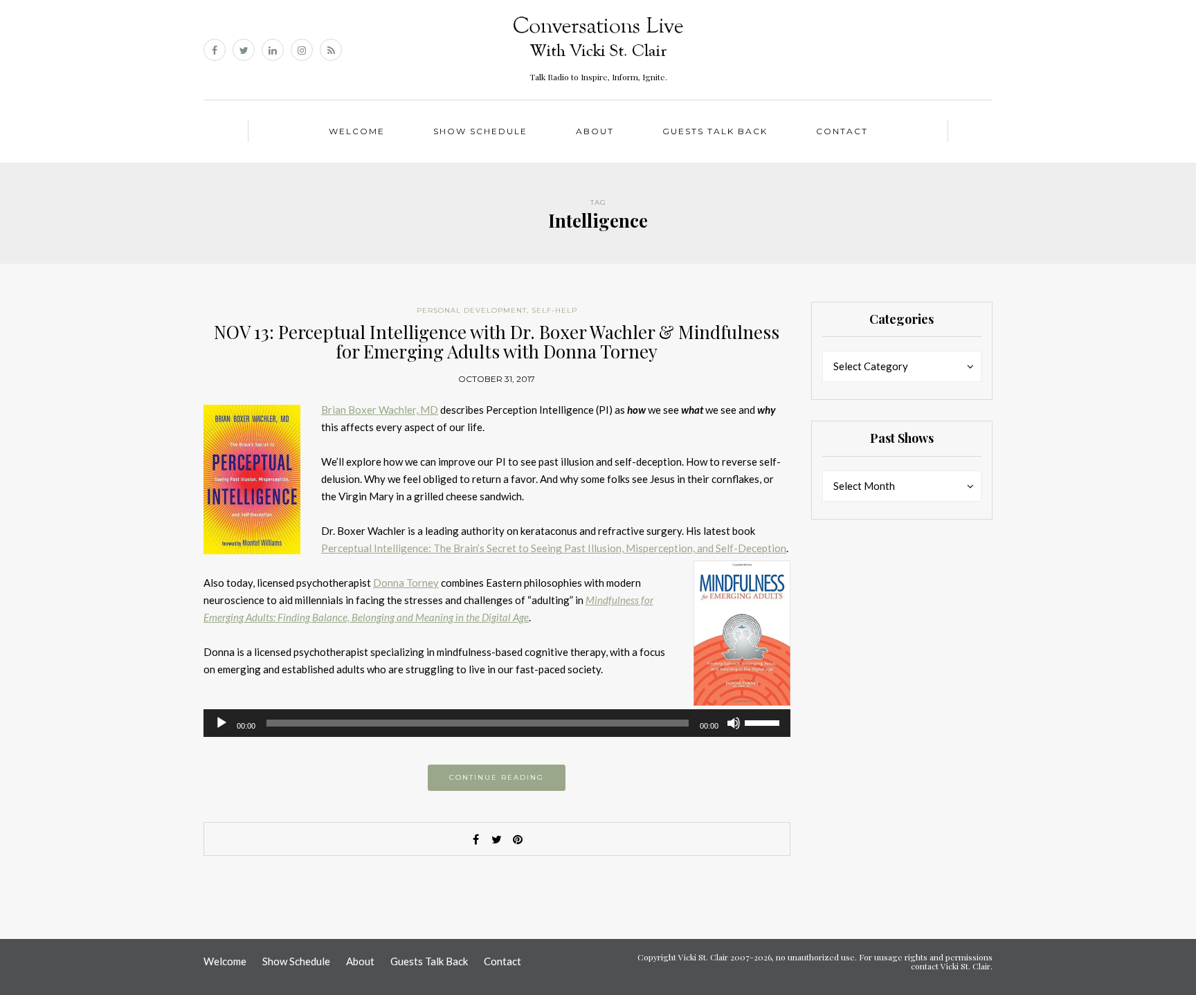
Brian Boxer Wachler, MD (379, 409)
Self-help (554, 310)
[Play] (221, 723)
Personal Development (472, 310)
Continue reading (496, 777)
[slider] (764, 721)
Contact (842, 131)
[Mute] (734, 723)
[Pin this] (517, 839)
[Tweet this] (496, 839)
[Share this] (476, 839)
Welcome (357, 131)
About (595, 131)
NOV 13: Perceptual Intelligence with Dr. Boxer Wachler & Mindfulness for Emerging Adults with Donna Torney (496, 342)
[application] (496, 723)
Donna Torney (406, 582)
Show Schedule (480, 131)
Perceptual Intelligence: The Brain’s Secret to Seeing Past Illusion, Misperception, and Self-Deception (553, 548)
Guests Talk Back (715, 131)
